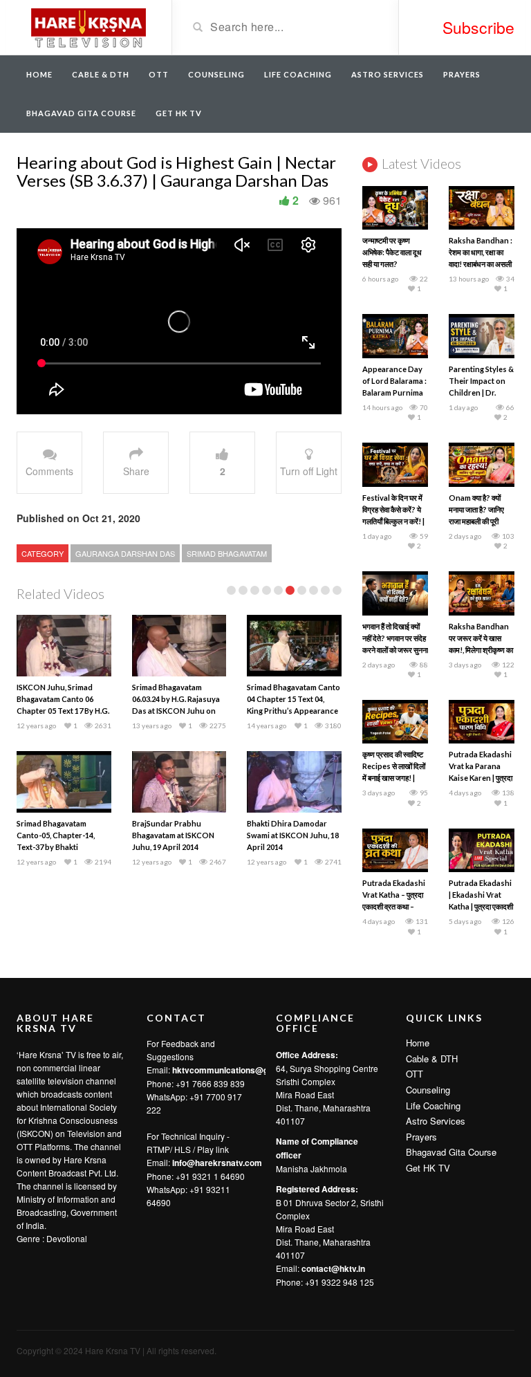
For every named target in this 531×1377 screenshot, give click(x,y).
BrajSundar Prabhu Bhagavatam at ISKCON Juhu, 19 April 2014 (173, 835)
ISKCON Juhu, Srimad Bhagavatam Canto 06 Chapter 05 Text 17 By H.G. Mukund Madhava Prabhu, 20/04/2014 (63, 711)
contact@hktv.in (333, 1268)
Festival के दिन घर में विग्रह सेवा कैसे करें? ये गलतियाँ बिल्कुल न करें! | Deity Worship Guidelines (393, 521)
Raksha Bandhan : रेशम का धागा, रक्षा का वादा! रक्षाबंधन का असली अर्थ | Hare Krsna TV (480, 264)
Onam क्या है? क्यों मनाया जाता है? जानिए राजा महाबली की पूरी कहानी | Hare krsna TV (479, 521)
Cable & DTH (100, 74)
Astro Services (387, 74)
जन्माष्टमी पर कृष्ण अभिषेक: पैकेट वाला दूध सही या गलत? (392, 252)
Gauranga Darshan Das (125, 553)
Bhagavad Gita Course (81, 113)
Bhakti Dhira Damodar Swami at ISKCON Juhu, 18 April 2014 (293, 835)
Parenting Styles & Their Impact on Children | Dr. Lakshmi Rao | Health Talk (481, 392)
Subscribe (478, 27)
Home (39, 74)
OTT (159, 74)
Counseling (216, 74)
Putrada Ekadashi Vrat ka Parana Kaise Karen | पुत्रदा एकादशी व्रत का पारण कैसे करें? (480, 778)
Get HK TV (179, 113)
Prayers (462, 74)
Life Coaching (298, 74)
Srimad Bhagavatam (227, 553)
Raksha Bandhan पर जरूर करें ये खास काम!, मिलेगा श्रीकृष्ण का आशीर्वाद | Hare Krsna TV (481, 650)
